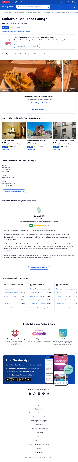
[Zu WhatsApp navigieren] (48, 394)
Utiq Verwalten (39, 432)
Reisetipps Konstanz (48, 12)
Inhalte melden (39, 409)
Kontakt (57, 2)
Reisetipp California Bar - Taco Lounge (67, 12)
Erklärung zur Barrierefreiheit (39, 444)
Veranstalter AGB (39, 417)
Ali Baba (59, 292)
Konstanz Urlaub (36, 12)
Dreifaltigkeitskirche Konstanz (12, 289)
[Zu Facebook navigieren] (29, 394)
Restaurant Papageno (63, 296)
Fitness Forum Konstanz (38, 289)
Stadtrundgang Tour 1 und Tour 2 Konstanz (38, 292)
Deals (5, 2)
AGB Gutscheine (39, 440)
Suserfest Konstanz (10, 296)
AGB (39, 436)
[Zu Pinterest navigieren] (43, 394)
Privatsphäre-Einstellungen (39, 428)
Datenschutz (39, 425)
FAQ (39, 405)
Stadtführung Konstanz (37, 300)
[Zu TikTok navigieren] (38, 394)
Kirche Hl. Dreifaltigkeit (11, 292)
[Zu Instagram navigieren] (34, 394)
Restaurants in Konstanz (64, 308)
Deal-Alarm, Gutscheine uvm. (39, 413)
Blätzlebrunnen (9, 300)
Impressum (39, 452)
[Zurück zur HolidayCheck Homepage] (7, 7)
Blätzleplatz (7, 303)
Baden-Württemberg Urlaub (21, 12)
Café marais (60, 303)
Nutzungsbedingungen (39, 421)
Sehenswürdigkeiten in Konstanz (14, 308)
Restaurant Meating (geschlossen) (64, 289)
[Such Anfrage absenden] (48, 7)
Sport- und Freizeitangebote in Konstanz (40, 308)
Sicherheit (39, 448)
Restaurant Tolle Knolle (63, 300)
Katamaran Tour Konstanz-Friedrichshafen (38, 303)
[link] (70, 7)
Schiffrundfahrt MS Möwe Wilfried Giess (38, 296)
